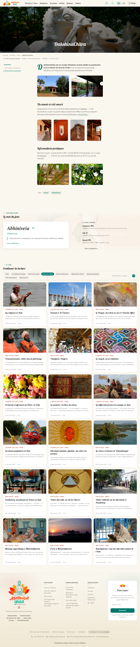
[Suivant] (102, 83)
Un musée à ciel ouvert (12, 68)
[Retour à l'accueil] (11, 3)
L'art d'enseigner (11, 277)
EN (124, 3)
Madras (84, 109)
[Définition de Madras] (88, 108)
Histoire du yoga (33, 274)
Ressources (24, 277)
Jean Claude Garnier (13, 58)
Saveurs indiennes (62, 274)
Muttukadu (83, 114)
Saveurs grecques (93, 274)
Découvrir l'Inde (48, 274)
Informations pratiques (13, 71)
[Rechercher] (133, 275)
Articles (61, 3)
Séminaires (44, 3)
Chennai (43, 156)
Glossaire (70, 3)
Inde (18, 55)
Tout (7, 274)
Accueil (5, 55)
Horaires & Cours (31, 3)
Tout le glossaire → (91, 248)
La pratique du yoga (18, 274)
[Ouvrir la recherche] (112, 3)
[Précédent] (38, 83)
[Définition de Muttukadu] (89, 114)
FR (119, 3)
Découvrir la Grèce (78, 274)
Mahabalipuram (56, 192)
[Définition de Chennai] (47, 155)
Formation (53, 3)
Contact (78, 3)
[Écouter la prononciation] (33, 228)
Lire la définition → (13, 243)
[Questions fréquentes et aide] (106, 3)
